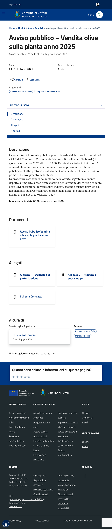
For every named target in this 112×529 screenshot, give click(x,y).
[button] (6, 524)
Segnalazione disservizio (39, 482)
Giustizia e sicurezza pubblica (67, 415)
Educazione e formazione (39, 457)
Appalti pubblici (40, 431)
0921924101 (15, 506)
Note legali (63, 489)
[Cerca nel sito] (99, 14)
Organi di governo (17, 413)
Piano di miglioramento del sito (77, 520)
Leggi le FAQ (39, 475)
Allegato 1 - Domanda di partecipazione (35, 276)
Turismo (61, 450)
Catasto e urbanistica (43, 441)
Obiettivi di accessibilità (63, 506)
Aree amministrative (19, 417)
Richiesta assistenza (43, 489)
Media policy (15, 520)
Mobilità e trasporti (67, 427)
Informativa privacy (67, 485)
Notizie (85, 413)
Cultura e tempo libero (41, 448)
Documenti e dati (17, 445)
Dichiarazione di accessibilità (65, 496)
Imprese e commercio (68, 422)
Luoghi (85, 442)
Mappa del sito (42, 520)
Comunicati (87, 417)
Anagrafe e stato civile (41, 425)
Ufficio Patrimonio (24, 335)
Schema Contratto (31, 296)
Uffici (11, 422)
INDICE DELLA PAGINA (19, 105)
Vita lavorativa (65, 455)
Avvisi (85, 422)
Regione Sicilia (15, 4)
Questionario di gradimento (40, 496)
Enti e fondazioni (17, 427)
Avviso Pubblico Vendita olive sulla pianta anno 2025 (35, 235)
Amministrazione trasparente (66, 478)
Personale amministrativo (16, 438)
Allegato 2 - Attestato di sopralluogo (82, 276)
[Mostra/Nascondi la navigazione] (3, 13)
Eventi (85, 446)
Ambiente (38, 417)
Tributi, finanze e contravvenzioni (65, 443)
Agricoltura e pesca (42, 413)
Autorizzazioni (40, 436)
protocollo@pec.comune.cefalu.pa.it (26, 499)
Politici (12, 431)
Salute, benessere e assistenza (67, 434)
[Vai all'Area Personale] (97, 4)
